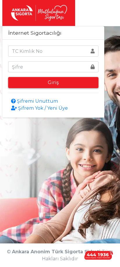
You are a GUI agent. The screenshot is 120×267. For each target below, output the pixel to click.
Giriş (53, 82)
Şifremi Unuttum (37, 101)
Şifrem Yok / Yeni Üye (42, 108)
